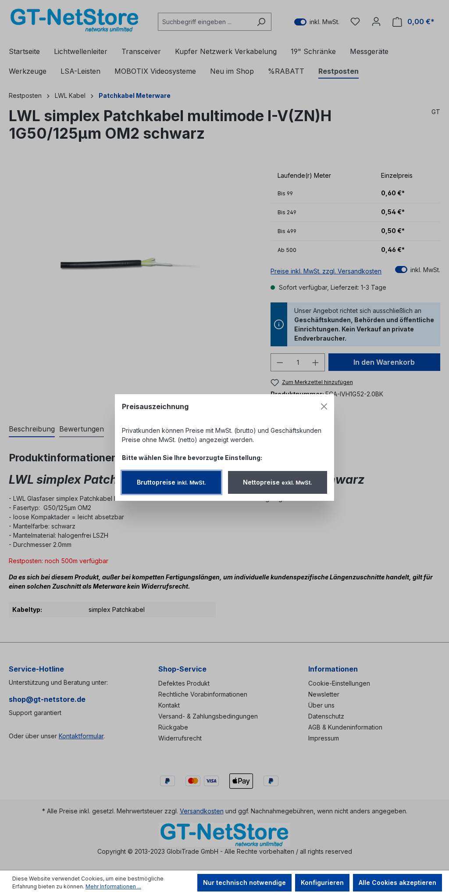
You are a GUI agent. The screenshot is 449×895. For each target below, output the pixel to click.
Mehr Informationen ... (113, 886)
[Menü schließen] (324, 406)
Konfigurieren (322, 882)
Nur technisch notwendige (244, 882)
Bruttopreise (171, 482)
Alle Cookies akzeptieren (397, 882)
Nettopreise (277, 482)
